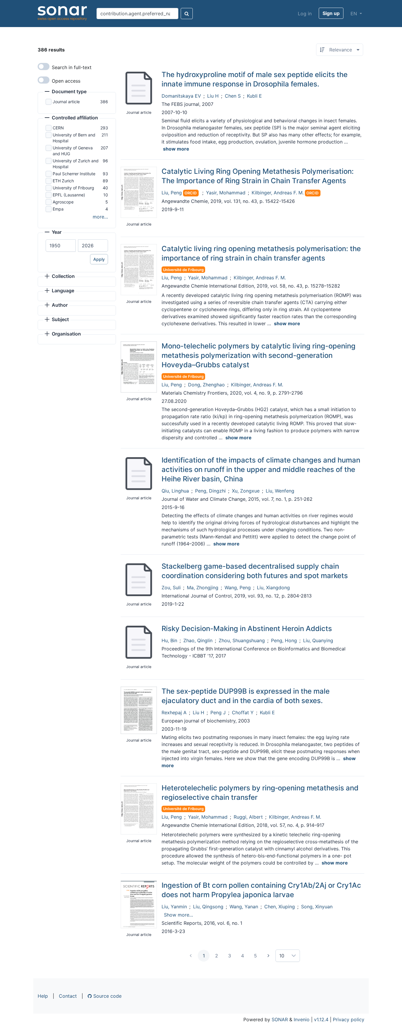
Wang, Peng (238, 587)
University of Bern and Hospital (74, 137)
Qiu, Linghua (175, 491)
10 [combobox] (281, 956)
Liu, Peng (172, 193)
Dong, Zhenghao (206, 385)
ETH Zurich (63, 180)
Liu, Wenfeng (280, 491)
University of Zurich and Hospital (76, 163)
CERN (58, 127)
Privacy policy (348, 1019)
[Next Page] (268, 956)
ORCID (191, 193)
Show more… (178, 915)
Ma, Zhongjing (202, 587)
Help (43, 996)
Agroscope (63, 201)
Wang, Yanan (244, 906)
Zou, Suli (171, 587)
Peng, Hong (284, 640)
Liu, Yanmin (174, 906)
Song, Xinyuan (317, 906)
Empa (58, 208)
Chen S (233, 96)
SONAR (280, 1019)
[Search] (187, 13)
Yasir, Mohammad (225, 193)
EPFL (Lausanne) (69, 194)
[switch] (43, 66)
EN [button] (354, 13)
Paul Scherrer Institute (74, 173)
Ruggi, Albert (248, 817)
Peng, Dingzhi (210, 491)
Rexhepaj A (174, 712)
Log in (305, 13)
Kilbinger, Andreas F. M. (278, 193)
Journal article (66, 101)
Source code (107, 996)
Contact (68, 996)
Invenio (302, 1019)
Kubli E (254, 96)
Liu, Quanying (318, 640)
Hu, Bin (169, 640)
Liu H (213, 96)
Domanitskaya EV (181, 96)
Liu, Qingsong (208, 906)
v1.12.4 (321, 1019)
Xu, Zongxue (246, 491)
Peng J (218, 712)
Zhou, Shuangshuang (242, 640)
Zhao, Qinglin (197, 640)
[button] (66, 92)
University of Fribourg (73, 187)
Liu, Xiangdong (273, 587)
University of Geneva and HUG (73, 150)
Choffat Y (243, 712)
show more (176, 149)
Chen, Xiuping (279, 906)
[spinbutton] (61, 245)
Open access (66, 81)
